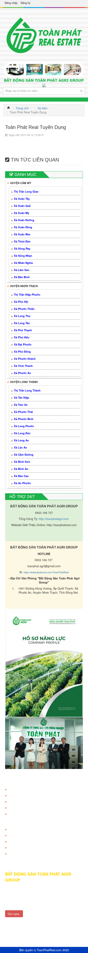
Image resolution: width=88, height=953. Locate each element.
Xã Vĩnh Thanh (23, 366)
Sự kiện (42, 108)
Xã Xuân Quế (22, 206)
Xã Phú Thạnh (23, 330)
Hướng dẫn (15, 829)
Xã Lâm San (21, 270)
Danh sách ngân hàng (22, 835)
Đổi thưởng (15, 808)
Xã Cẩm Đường (23, 454)
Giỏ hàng (14, 802)
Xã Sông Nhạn (23, 256)
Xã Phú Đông (22, 351)
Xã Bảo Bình (22, 277)
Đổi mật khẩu (16, 814)
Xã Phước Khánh (25, 359)
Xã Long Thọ (22, 316)
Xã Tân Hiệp (21, 397)
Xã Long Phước (24, 426)
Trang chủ (22, 108)
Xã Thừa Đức (22, 241)
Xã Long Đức (22, 433)
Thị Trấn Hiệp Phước (27, 294)
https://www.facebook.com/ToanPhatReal (46, 572)
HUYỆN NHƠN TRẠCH (24, 286)
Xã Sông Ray (22, 248)
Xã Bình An (21, 469)
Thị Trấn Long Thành (27, 390)
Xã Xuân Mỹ (21, 213)
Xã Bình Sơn (22, 462)
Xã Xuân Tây (22, 199)
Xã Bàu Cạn (21, 476)
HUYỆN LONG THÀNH (24, 382)
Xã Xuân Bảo (22, 234)
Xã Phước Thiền (24, 309)
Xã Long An (21, 440)
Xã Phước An (22, 373)
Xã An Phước (22, 483)
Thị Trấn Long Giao (26, 191)
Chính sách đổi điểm (21, 842)
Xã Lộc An (20, 447)
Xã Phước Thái (23, 412)
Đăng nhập (11, 2)
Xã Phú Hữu (21, 337)
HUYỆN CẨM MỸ (20, 183)
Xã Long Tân (22, 323)
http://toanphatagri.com (54, 519)
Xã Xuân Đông (23, 227)
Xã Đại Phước (23, 344)
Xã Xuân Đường (24, 220)
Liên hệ (13, 854)
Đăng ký (25, 2)
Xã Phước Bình (23, 419)
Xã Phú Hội (21, 302)
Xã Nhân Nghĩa (23, 263)
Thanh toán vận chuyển (23, 848)
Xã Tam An (21, 405)
